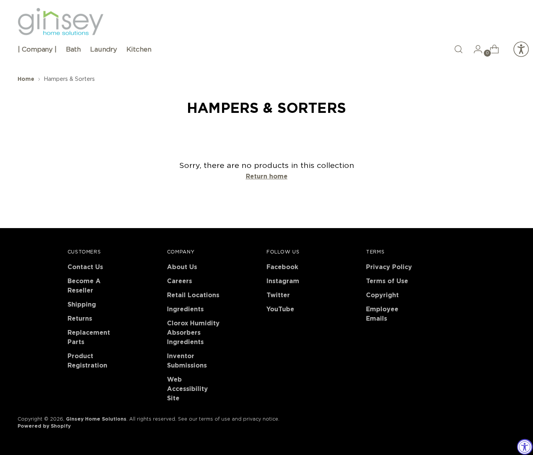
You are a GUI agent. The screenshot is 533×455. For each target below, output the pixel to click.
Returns (80, 319)
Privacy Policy (389, 267)
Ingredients (185, 309)
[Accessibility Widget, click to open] (525, 447)
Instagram (282, 281)
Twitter (278, 295)
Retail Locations (193, 295)
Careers (179, 281)
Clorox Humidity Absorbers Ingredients (193, 332)
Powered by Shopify (44, 426)
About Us (182, 267)
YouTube (280, 309)
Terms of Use (387, 281)
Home (26, 79)
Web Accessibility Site (187, 388)
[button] (458, 49)
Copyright (382, 295)
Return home (267, 176)
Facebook (282, 267)
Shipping (82, 305)
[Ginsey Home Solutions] (60, 22)
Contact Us (85, 267)
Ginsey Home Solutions (96, 419)
